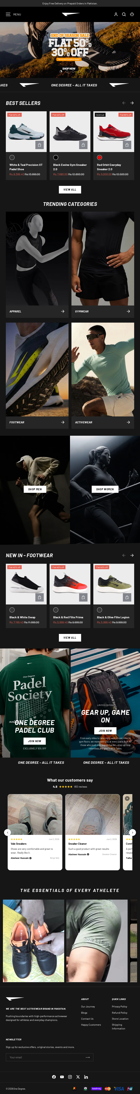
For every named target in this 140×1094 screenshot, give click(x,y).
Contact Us (87, 1018)
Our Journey (88, 1006)
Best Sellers (23, 103)
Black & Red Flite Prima (68, 617)
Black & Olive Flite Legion (113, 617)
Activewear (83, 422)
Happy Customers (91, 1024)
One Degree (19, 1088)
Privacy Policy (119, 1006)
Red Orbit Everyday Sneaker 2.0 (109, 167)
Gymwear (82, 311)
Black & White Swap (22, 617)
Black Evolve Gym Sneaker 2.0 (70, 167)
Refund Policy (119, 1012)
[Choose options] (39, 145)
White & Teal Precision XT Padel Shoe (25, 167)
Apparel (15, 311)
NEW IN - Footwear (29, 555)
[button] (132, 14)
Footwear (16, 422)
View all (69, 189)
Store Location (120, 1018)
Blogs (84, 1012)
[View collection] (33, 941)
